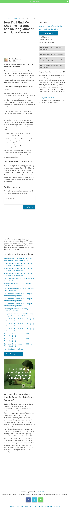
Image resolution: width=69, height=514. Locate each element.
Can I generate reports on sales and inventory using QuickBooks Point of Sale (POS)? (18, 315)
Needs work (44, 492)
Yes (38, 492)
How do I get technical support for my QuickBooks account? (16, 310)
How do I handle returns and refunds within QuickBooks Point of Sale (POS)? (18, 264)
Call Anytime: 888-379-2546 (47, 98)
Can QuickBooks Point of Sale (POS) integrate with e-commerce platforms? (18, 295)
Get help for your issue (13, 354)
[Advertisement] (19, 46)
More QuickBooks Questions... (13, 349)
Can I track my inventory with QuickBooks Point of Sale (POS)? (19, 279)
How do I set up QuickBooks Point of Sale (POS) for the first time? (19, 320)
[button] (67, 1)
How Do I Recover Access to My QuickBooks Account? (17, 285)
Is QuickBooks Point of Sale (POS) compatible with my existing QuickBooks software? (18, 259)
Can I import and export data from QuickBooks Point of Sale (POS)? (19, 290)
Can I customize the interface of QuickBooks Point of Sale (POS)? (18, 335)
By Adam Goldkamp (15, 59)
